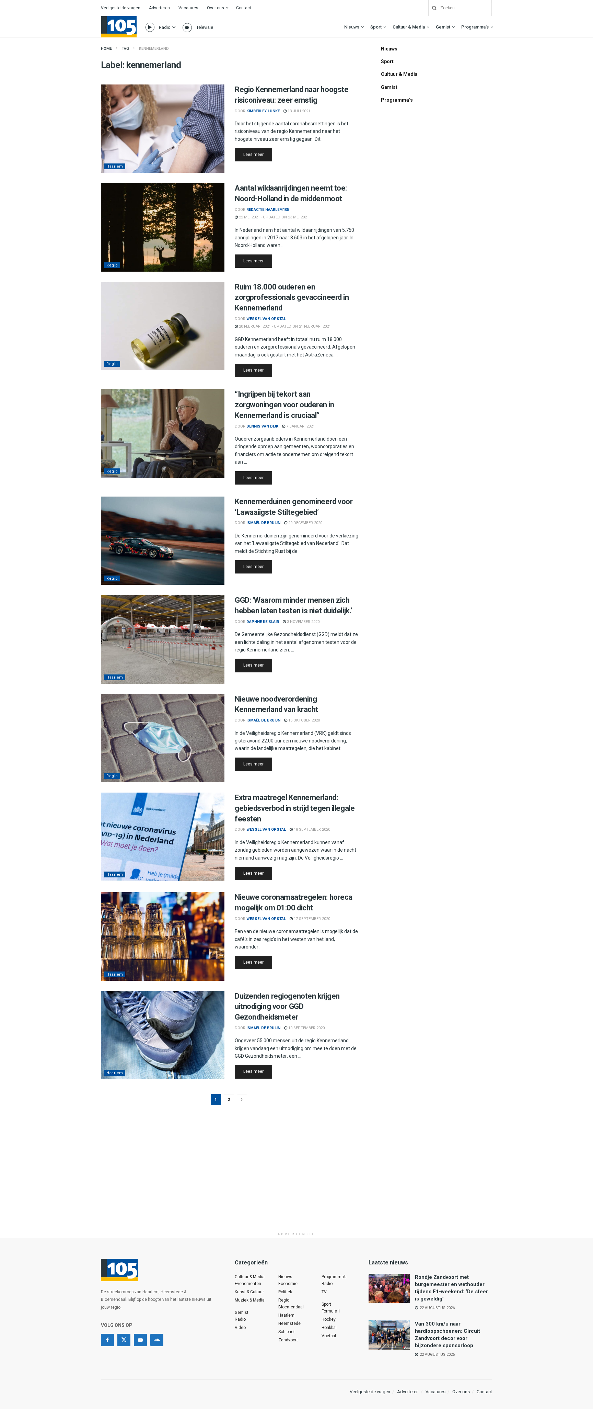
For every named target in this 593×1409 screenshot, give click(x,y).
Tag (125, 48)
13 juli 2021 (298, 111)
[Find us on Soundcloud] (156, 1340)
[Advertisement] (296, 1181)
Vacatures (188, 7)
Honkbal (329, 1327)
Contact (243, 7)
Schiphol (286, 1331)
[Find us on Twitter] (123, 1340)
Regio (112, 265)
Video (240, 1327)
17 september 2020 (311, 919)
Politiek (285, 1291)
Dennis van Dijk (262, 426)
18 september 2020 (311, 829)
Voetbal (329, 1335)
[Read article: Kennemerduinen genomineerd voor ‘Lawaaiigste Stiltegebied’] (162, 541)
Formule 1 (331, 1311)
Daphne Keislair (262, 622)
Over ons (215, 7)
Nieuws (351, 27)
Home (106, 48)
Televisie (204, 27)
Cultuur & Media (409, 27)
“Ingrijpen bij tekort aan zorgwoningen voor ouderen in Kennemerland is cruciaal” (284, 405)
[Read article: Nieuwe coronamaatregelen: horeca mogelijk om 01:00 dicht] (162, 936)
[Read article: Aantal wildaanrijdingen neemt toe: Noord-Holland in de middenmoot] (162, 227)
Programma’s (475, 27)
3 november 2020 (302, 622)
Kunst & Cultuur (249, 1291)
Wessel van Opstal (266, 319)
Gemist (443, 27)
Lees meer (257, 154)
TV (324, 1291)
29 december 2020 (304, 523)
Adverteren (159, 7)
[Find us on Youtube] (140, 1340)
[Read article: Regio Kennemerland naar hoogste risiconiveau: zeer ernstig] (162, 128)
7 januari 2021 (300, 426)
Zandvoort (288, 1340)
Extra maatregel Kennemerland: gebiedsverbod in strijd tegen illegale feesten (294, 808)
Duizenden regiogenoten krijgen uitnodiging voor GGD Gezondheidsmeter (287, 1007)
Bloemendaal (291, 1307)
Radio (165, 27)
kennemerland (154, 48)
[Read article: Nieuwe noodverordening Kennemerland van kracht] (162, 738)
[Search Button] (431, 8)
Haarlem (114, 166)
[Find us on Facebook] (107, 1340)
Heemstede (289, 1323)
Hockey (329, 1319)
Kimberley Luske (263, 111)
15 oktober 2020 (303, 720)
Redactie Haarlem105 (267, 209)
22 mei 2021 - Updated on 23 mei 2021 (273, 217)
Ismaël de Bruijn (263, 523)
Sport (376, 27)
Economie (288, 1283)
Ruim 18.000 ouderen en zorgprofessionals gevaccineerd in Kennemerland (292, 298)
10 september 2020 (306, 1028)
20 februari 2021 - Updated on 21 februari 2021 (284, 326)
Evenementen (248, 1283)
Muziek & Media (250, 1300)
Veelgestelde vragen (120, 7)
